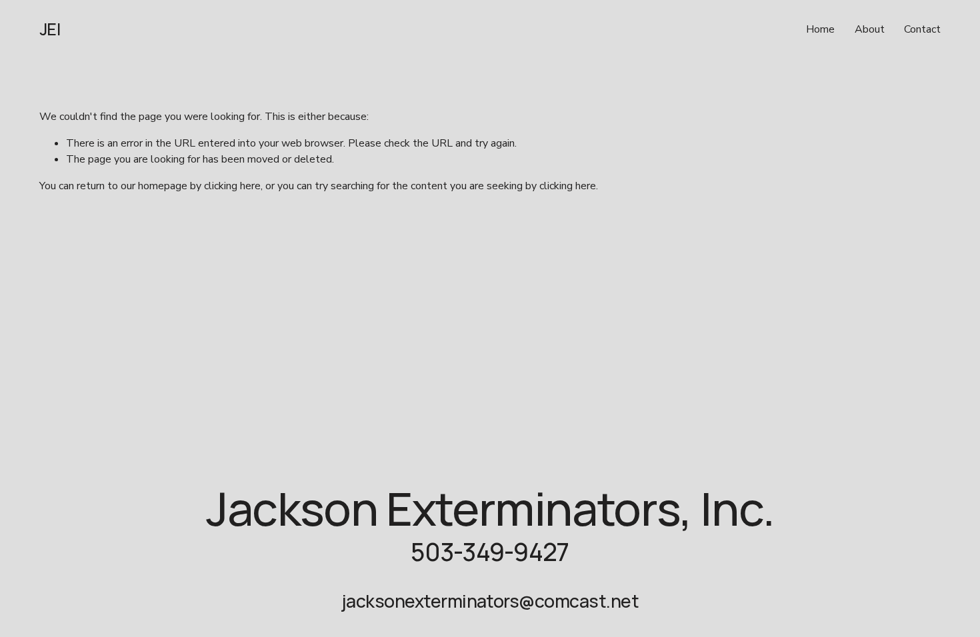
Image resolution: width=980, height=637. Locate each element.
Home (820, 29)
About (870, 29)
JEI (50, 29)
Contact (922, 29)
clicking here (232, 186)
